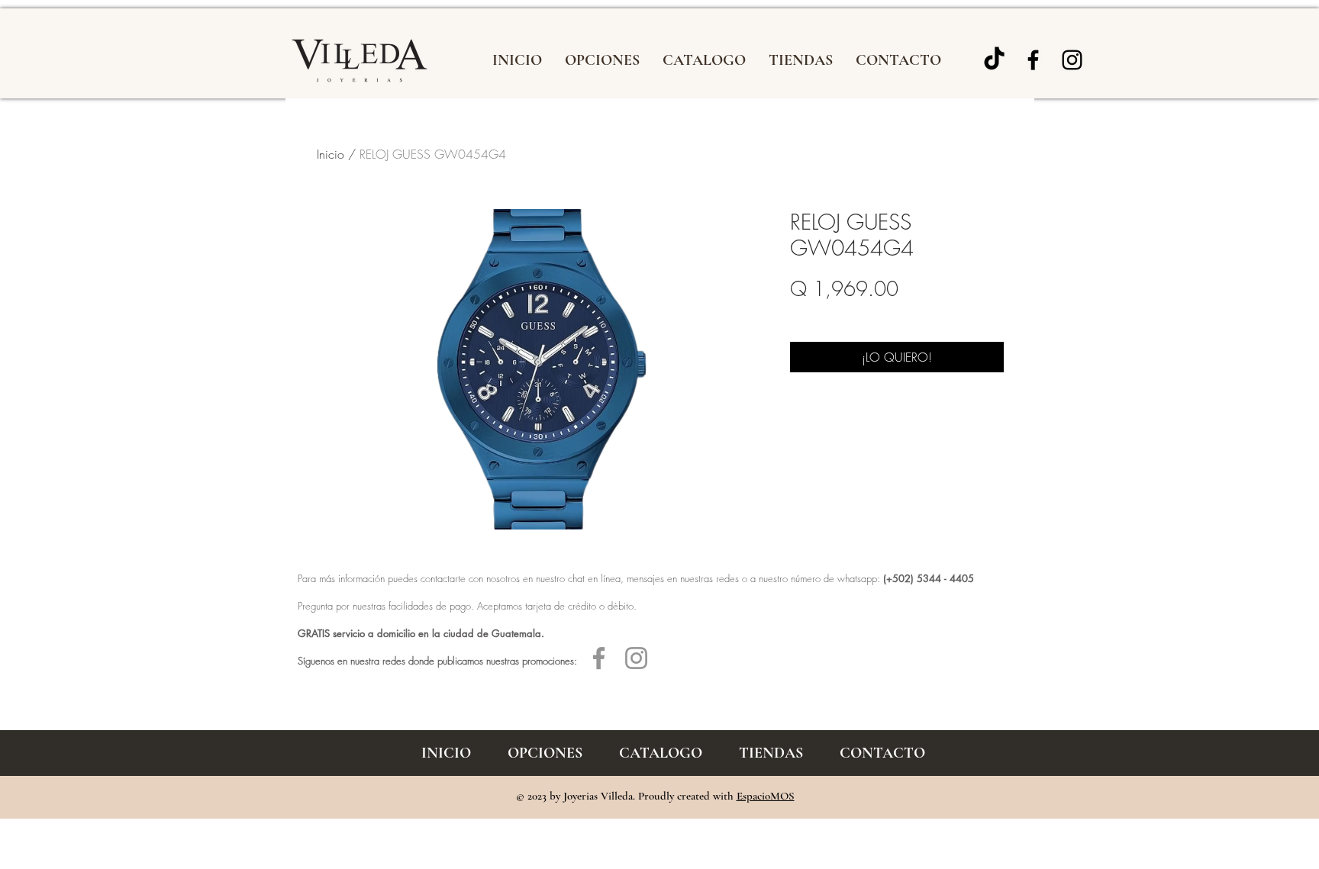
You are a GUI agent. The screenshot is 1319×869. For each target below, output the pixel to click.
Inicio (330, 154)
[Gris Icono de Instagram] (636, 658)
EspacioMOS (766, 796)
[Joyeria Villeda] (1072, 60)
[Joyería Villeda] (1033, 60)
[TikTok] (994, 60)
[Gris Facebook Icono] (599, 658)
